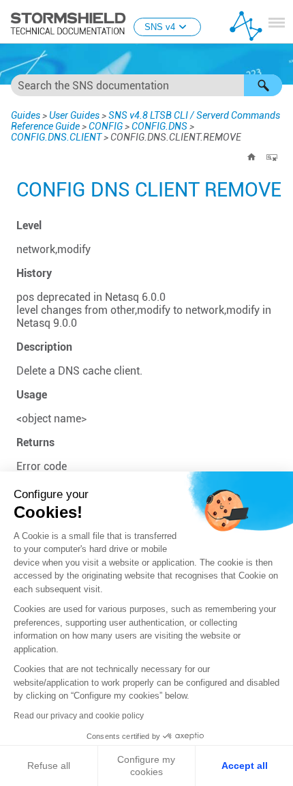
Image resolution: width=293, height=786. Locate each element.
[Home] (251, 156)
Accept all (244, 765)
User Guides (74, 115)
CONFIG (106, 126)
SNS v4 (159, 27)
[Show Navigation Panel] (276, 22)
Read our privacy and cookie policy (79, 715)
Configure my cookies (146, 765)
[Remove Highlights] (271, 156)
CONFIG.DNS (159, 126)
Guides (25, 115)
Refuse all (48, 765)
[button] (263, 85)
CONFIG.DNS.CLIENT (56, 137)
